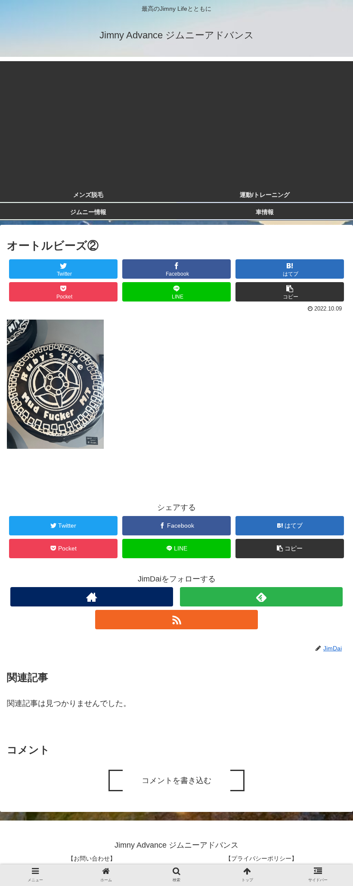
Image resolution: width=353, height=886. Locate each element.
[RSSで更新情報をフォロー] (176, 619)
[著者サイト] (91, 596)
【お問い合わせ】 (92, 858)
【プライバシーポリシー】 (261, 858)
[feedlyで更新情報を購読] (261, 596)
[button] (326, 763)
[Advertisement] (176, 121)
